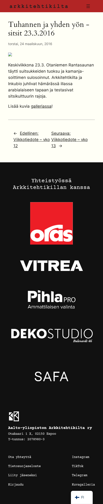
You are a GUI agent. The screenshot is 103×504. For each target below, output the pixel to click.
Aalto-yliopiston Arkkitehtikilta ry (50, 428)
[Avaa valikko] (88, 6)
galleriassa (41, 106)
